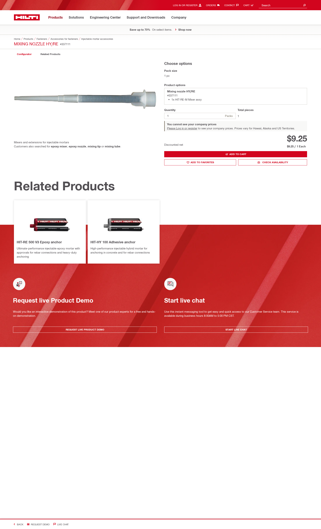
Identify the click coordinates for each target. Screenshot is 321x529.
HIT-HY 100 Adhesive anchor (112, 242)
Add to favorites (202, 162)
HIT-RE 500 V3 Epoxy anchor (39, 242)
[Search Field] (304, 5)
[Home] (27, 17)
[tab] (24, 54)
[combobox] (283, 5)
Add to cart (237, 154)
